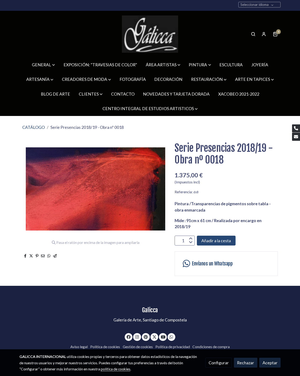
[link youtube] (163, 337)
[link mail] (296, 137)
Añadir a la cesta (216, 240)
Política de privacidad (172, 347)
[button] (43, 64)
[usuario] (264, 34)
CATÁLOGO (33, 127)
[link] (150, 34)
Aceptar (270, 362)
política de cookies (115, 369)
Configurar (219, 362)
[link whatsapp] (171, 337)
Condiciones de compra (211, 347)
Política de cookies (105, 347)
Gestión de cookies (138, 347)
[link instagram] (137, 337)
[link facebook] (129, 337)
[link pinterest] (146, 337)
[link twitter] (154, 337)
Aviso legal (79, 347)
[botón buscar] (253, 34)
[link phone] (296, 128)
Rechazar (245, 362)
